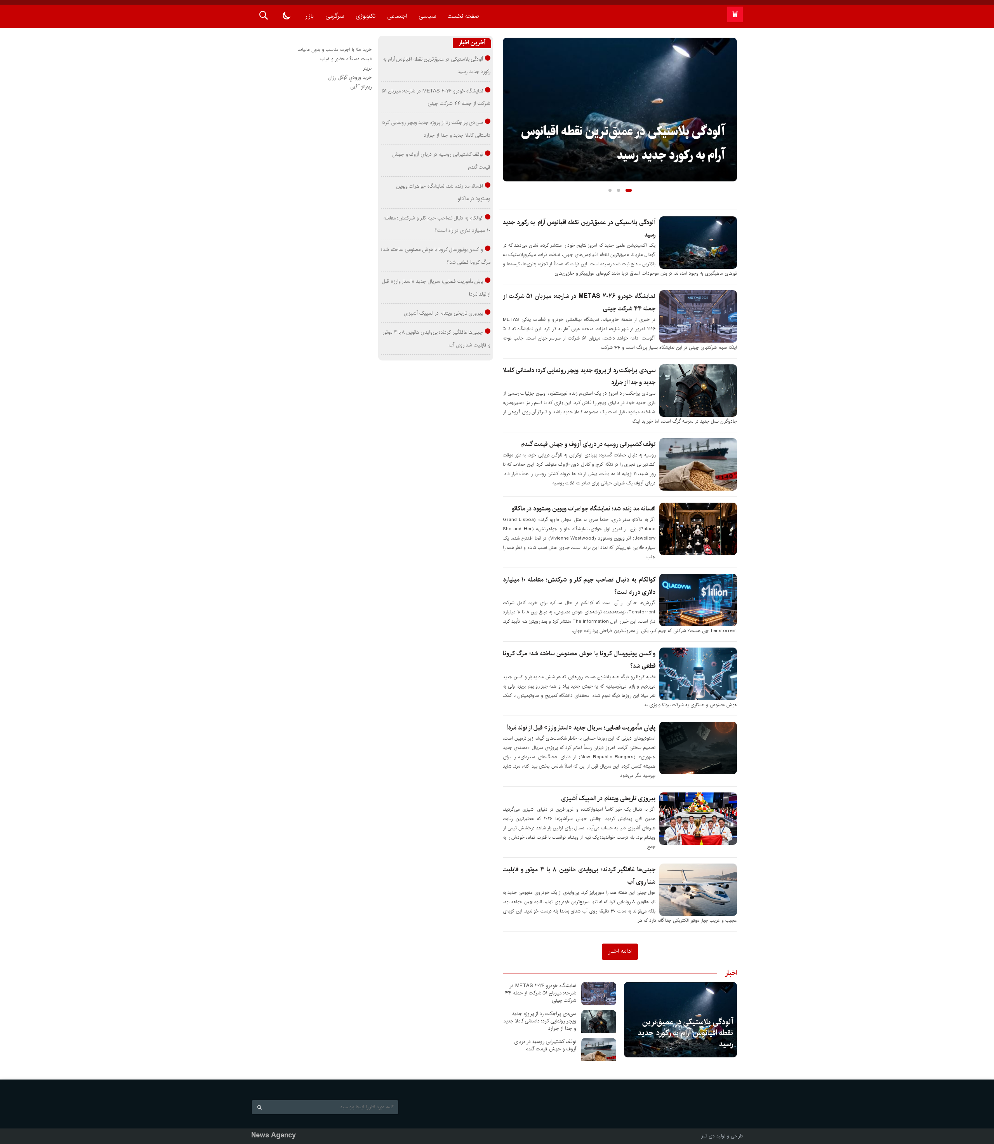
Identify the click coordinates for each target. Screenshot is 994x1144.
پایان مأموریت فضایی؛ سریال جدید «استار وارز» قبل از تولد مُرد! (580, 728)
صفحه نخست (463, 16)
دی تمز (708, 1136)
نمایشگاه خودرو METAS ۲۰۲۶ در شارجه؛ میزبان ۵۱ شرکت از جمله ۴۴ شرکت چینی (540, 993)
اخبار (731, 973)
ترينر (367, 68)
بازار (309, 16)
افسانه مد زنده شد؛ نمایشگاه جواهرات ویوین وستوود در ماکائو (583, 508)
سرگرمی (334, 16)
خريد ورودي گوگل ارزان (350, 77)
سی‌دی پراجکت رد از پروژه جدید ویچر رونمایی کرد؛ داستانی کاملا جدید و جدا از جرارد (539, 1021)
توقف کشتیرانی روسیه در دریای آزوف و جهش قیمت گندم (588, 444)
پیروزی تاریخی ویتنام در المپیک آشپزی (608, 798)
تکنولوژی (365, 16)
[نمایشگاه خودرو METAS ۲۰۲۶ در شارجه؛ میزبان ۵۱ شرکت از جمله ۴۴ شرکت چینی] (598, 993)
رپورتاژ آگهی (361, 87)
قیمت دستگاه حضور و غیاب (346, 59)
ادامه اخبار (620, 951)
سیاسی (427, 16)
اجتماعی (397, 16)
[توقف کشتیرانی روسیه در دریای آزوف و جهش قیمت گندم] (598, 1049)
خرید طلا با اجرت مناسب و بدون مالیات (335, 49)
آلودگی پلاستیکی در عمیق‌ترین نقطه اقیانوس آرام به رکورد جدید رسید (685, 1033)
